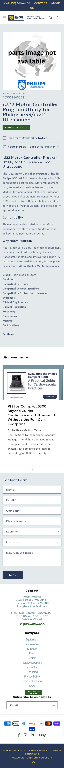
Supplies (32, 648)
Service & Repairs (32, 662)
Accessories (32, 644)
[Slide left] (24, 469)
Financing (32, 672)
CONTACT (40, 3)
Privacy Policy (32, 676)
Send (13, 574)
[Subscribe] (54, 705)
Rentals (32, 658)
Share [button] (10, 334)
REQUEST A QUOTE (16, 127)
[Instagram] (25, 734)
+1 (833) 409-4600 (18, 3)
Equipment (32, 639)
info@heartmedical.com (32, 606)
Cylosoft (46, 757)
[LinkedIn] (32, 734)
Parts (32, 653)
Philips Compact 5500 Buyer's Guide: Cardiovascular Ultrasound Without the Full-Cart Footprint (31, 415)
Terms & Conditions (32, 681)
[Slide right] (39, 469)
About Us (32, 667)
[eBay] (42, 734)
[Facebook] (19, 734)
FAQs (32, 685)
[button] (4, 17)
